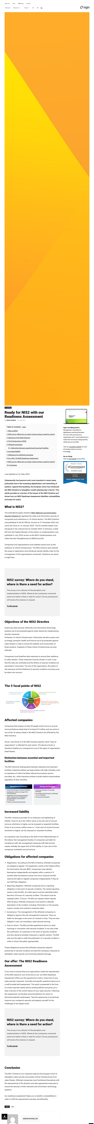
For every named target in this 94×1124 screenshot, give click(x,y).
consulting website (75, 447)
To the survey (12, 606)
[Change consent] (4, 1116)
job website (72, 459)
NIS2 (12, 1107)
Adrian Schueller (11, 420)
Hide (23, 427)
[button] (41, 8)
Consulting (8, 407)
